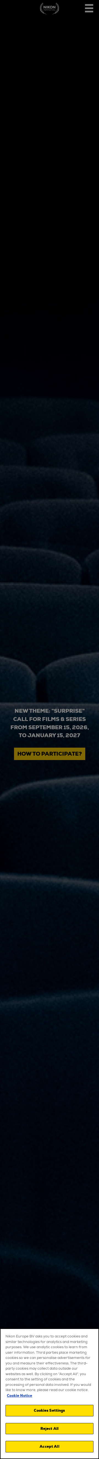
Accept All (49, 1446)
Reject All (49, 1428)
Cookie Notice (19, 1395)
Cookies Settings (49, 1410)
